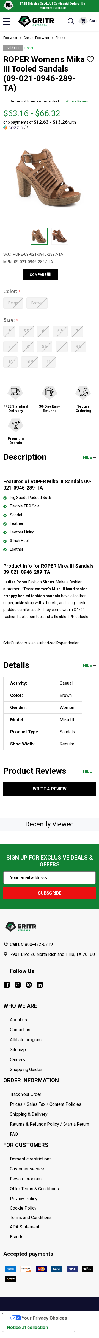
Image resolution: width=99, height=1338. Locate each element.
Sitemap (18, 1049)
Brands (16, 1236)
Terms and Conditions (53, 1217)
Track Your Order (25, 1094)
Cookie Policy (53, 1208)
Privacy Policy (53, 1199)
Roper (28, 48)
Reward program (26, 1178)
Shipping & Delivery (29, 1114)
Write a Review (77, 101)
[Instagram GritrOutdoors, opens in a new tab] (17, 984)
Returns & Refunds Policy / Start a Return (49, 1124)
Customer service (27, 1169)
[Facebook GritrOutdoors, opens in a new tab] (6, 984)
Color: (12, 292)
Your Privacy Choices (44, 1318)
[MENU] (6, 21)
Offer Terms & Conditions (34, 1188)
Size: (10, 320)
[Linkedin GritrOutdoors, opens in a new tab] (39, 984)
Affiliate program (26, 1039)
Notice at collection (27, 1327)
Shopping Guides (26, 1069)
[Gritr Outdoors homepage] (38, 21)
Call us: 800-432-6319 (31, 944)
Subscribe (49, 893)
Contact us (20, 1029)
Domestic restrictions (31, 1159)
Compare (38, 275)
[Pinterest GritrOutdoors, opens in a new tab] (28, 984)
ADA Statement (24, 1226)
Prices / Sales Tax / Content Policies (45, 1104)
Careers (17, 1059)
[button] (47, 125)
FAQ (14, 1134)
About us (18, 1019)
